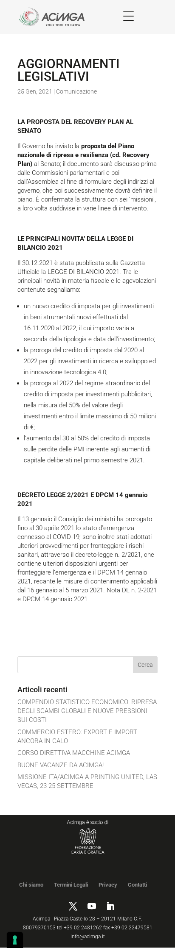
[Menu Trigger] (128, 16)
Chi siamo (31, 885)
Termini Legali (71, 885)
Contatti (137, 885)
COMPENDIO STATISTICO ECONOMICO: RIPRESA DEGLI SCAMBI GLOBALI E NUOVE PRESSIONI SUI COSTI (87, 711)
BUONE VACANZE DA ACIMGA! (60, 765)
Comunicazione (76, 91)
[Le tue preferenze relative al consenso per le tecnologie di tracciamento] (15, 940)
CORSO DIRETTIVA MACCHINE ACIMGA (73, 753)
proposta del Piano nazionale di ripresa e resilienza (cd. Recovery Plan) (83, 155)
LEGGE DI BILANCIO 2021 (83, 272)
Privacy (108, 885)
